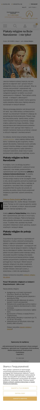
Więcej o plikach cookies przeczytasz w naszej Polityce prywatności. (19, 383)
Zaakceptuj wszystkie (20, 398)
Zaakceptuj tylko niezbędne (20, 388)
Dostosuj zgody (20, 393)
